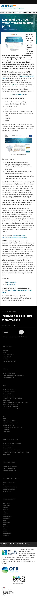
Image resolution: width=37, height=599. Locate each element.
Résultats (5, 514)
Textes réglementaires (9, 391)
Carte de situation (7, 394)
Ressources (6, 518)
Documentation (9, 462)
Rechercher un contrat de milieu (11, 450)
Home (4, 520)
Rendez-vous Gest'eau (9, 489)
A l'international (7, 491)
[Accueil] (13, 6)
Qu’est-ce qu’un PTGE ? (9, 421)
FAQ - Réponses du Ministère (10, 406)
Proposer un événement (9, 361)
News (4, 524)
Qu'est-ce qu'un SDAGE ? (9, 373)
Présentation (6, 505)
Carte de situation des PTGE (10, 423)
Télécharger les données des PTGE (12, 427)
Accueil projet (7, 503)
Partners (5, 526)
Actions (5, 512)
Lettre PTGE (6, 359)
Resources (6, 535)
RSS (12, 545)
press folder (11, 284)
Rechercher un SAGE (8, 396)
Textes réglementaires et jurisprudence (13, 375)
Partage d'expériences (11, 478)
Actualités (7, 346)
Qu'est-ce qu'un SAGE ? (9, 389)
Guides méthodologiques (9, 470)
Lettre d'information (8, 354)
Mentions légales (9, 543)
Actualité (8, 12)
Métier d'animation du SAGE (10, 404)
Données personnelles (23, 543)
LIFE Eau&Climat (9, 499)
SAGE (5, 385)
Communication (7, 516)
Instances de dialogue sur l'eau (11, 408)
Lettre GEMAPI (7, 357)
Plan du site (18, 545)
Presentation (6, 522)
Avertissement (5, 545)
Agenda (5, 352)
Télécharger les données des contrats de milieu (16, 452)
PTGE (4, 416)
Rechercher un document (10, 466)
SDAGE (5, 369)
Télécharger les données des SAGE (12, 398)
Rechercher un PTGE (8, 425)
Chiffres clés (6, 400)
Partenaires (6, 509)
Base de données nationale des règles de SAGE (15, 402)
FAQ (1, 543)
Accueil (2, 12)
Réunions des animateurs (9, 487)
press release (11, 282)
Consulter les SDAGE (8, 377)
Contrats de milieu (10, 439)
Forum (4, 485)
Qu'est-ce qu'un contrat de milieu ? (12, 443)
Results (5, 531)
